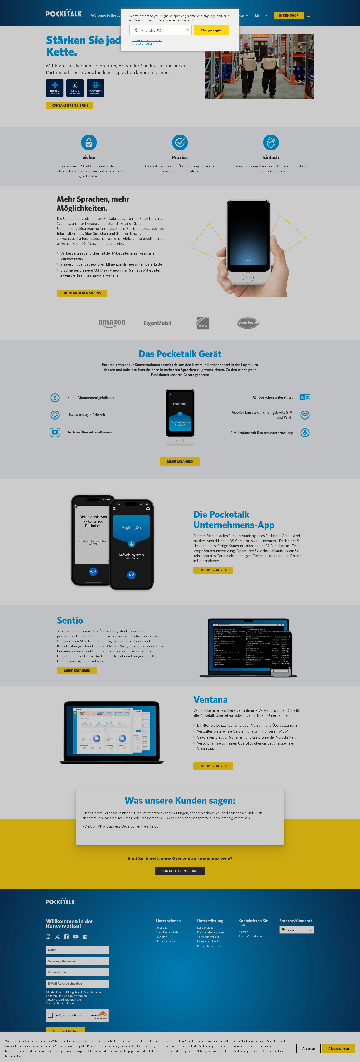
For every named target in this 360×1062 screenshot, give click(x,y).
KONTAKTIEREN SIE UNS (69, 106)
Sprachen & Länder (168, 932)
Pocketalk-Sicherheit (209, 946)
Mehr (259, 15)
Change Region (211, 30)
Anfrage (243, 931)
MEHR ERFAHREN (180, 461)
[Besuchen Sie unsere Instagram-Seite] (48, 937)
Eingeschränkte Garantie (212, 941)
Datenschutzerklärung (60, 1003)
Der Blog (161, 936)
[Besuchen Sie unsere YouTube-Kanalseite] (76, 937)
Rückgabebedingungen (211, 932)
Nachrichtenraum (166, 941)
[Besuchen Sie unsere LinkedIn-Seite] (85, 937)
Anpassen (308, 1048)
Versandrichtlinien (208, 936)
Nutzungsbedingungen (61, 999)
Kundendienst (205, 927)
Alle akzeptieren (338, 1048)
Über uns (161, 927)
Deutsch (290, 930)
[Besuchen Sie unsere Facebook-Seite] (67, 937)
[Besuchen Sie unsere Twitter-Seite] (58, 937)
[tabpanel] (180, 821)
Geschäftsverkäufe (250, 936)
